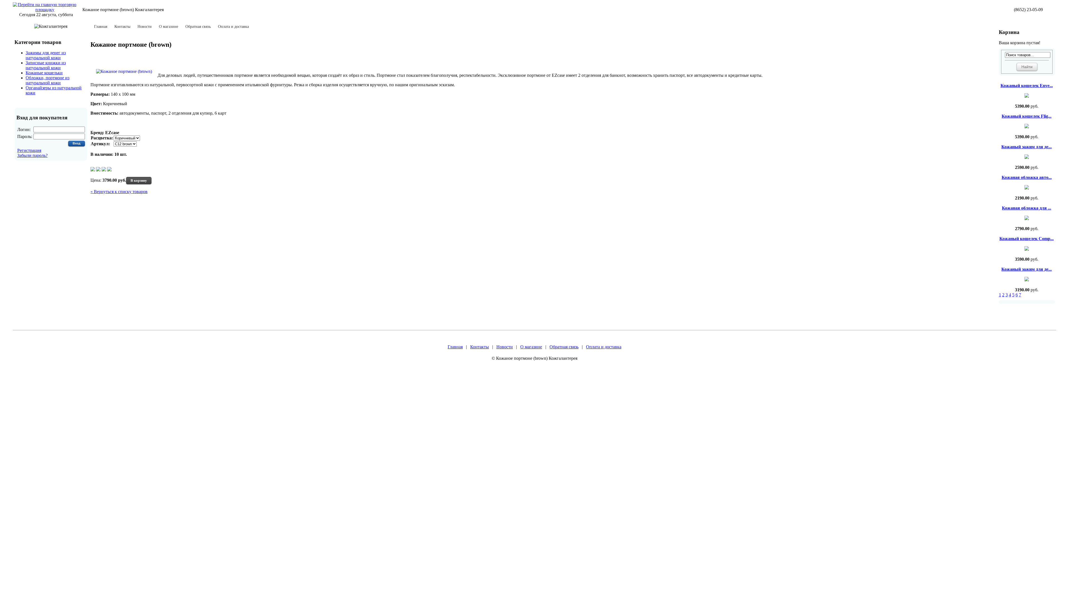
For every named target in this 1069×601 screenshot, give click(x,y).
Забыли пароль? (32, 155)
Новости (145, 27)
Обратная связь (198, 27)
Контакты (122, 27)
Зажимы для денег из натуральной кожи (46, 55)
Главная (100, 27)
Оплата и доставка (233, 27)
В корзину (139, 180)
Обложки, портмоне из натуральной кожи (47, 80)
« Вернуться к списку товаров (119, 191)
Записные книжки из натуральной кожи (46, 65)
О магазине (168, 27)
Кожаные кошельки (44, 72)
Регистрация (29, 150)
